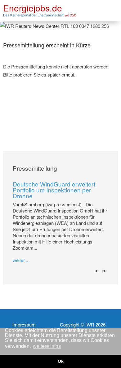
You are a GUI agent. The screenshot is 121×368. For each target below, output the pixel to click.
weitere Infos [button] (47, 346)
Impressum (24, 325)
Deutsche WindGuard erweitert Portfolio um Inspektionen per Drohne (54, 190)
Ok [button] (61, 361)
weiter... (20, 260)
